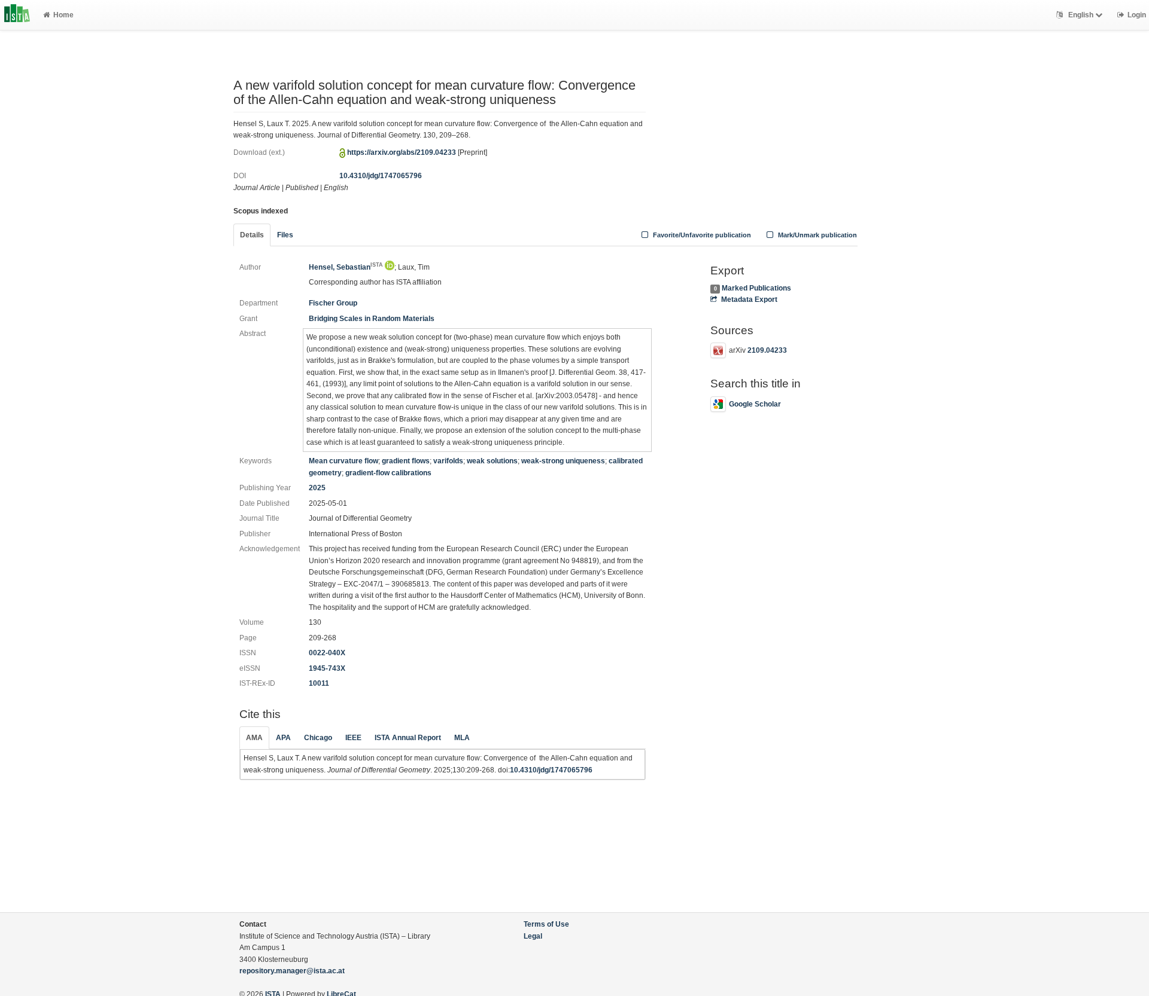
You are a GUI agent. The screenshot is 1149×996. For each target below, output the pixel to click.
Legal (533, 936)
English (1080, 15)
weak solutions (492, 461)
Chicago (318, 738)
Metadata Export (749, 299)
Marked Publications (756, 288)
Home (63, 15)
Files (285, 235)
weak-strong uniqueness (563, 461)
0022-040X (327, 653)
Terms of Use (546, 924)
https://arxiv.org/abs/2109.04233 (401, 152)
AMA (254, 738)
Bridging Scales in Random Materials (371, 318)
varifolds (448, 461)
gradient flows (406, 461)
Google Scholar (755, 404)
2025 (317, 488)
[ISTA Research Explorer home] (17, 15)
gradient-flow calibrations (388, 473)
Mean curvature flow (343, 461)
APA (283, 738)
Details (252, 235)
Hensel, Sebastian (346, 267)
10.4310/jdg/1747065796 (380, 176)
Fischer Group (333, 303)
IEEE (353, 738)
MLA (462, 738)
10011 (319, 683)
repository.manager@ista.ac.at (292, 971)
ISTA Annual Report (408, 738)
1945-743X (327, 668)
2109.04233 (767, 351)
